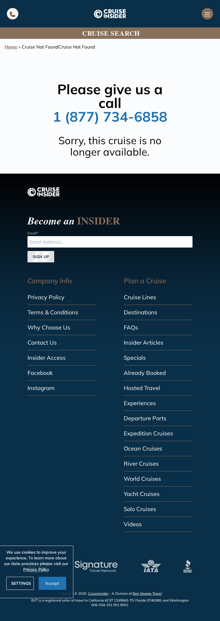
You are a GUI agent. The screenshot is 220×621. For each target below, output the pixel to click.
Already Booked (145, 372)
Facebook (40, 372)
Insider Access (47, 357)
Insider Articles (143, 342)
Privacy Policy (46, 297)
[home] (110, 13)
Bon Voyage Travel (147, 593)
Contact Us (42, 342)
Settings (21, 583)
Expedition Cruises (148, 433)
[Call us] (12, 13)
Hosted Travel (142, 387)
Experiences (140, 403)
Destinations (140, 312)
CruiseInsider (98, 593)
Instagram (41, 387)
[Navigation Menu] (207, 13)
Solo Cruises (140, 509)
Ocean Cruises (143, 448)
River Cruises (141, 463)
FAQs (131, 327)
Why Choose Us (49, 327)
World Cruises (142, 478)
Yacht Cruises (142, 493)
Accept (52, 583)
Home (11, 47)
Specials (135, 357)
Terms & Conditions (53, 312)
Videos (133, 524)
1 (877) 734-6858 (110, 116)
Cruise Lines (140, 297)
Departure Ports (145, 418)
